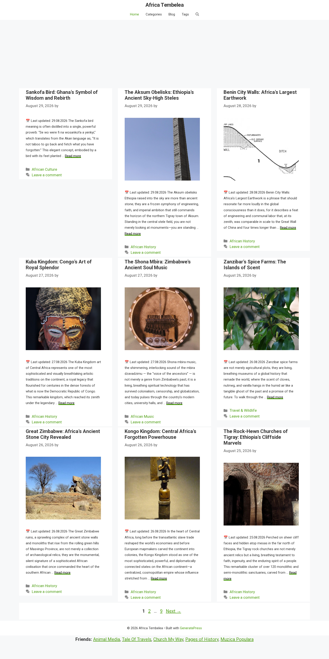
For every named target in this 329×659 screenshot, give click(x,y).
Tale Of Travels (136, 639)
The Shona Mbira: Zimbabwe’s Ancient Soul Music (158, 264)
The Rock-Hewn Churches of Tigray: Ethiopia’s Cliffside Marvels (256, 437)
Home (134, 14)
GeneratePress (191, 628)
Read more (73, 156)
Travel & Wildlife (243, 410)
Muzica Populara (237, 639)
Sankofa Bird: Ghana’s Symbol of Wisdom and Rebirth (62, 95)
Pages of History (201, 639)
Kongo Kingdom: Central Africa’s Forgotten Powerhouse (160, 434)
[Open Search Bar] (197, 14)
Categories (154, 14)
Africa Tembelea (164, 5)
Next (173, 611)
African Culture (44, 169)
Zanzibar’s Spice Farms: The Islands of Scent (255, 264)
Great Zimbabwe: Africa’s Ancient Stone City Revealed (63, 434)
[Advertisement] (164, 53)
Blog (172, 14)
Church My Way (168, 639)
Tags (185, 14)
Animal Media (106, 639)
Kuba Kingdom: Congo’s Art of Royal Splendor (59, 264)
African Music (142, 416)
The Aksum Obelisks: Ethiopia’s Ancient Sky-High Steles (159, 95)
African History (143, 247)
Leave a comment (47, 175)
